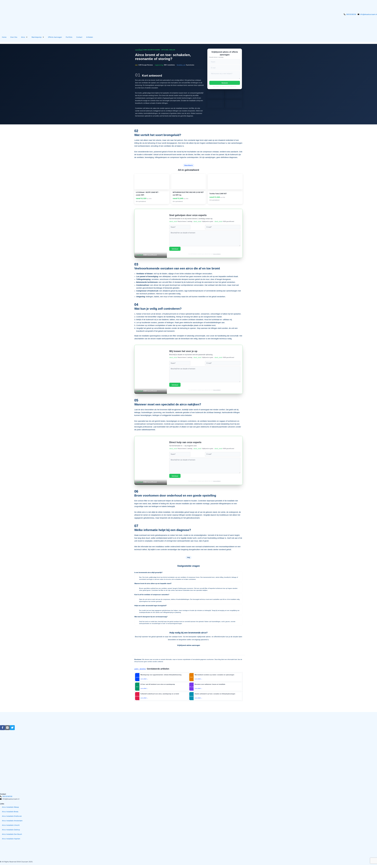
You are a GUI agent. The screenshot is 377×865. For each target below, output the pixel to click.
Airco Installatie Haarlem (11, 839)
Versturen (224, 83)
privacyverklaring (217, 253)
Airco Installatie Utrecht (11, 825)
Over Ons (13, 37)
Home (4, 37)
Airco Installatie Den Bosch (12, 834)
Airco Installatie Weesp (10, 807)
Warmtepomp (37, 37)
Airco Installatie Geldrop (11, 830)
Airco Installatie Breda (10, 812)
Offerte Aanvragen (55, 37)
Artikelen (89, 37)
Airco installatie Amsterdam (12, 821)
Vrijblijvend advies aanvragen (188, 645)
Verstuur (175, 249)
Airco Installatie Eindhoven (12, 816)
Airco (23, 37)
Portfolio (69, 37)
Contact (79, 37)
